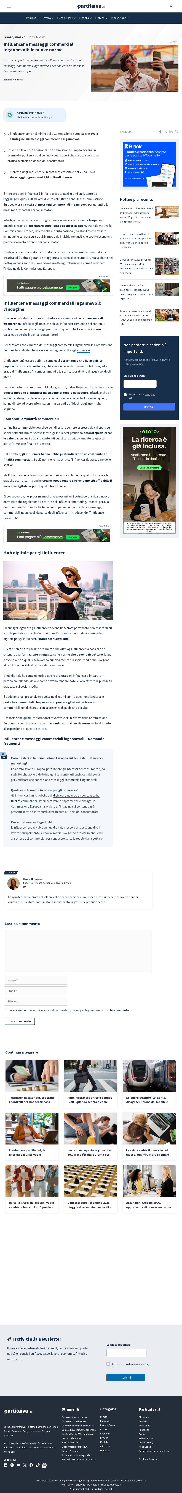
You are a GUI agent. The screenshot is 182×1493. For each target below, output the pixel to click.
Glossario (105, 1450)
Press (142, 1434)
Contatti (143, 1421)
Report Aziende (70, 1451)
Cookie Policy (146, 1442)
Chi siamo (144, 1417)
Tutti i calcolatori (70, 1442)
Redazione (144, 1425)
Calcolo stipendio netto (74, 1417)
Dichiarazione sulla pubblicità (154, 1451)
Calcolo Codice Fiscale (74, 1421)
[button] (10, 6)
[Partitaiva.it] (91, 6)
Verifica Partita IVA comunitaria (78, 1434)
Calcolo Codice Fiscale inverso (78, 1425)
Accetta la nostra (142, 396)
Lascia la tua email (135, 375)
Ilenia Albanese (14, 79)
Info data (105, 1446)
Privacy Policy (146, 1438)
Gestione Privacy (148, 1459)
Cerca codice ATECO (72, 1438)
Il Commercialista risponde (76, 1455)
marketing (79, 502)
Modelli (104, 1442)
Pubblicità (144, 1429)
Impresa (31, 18)
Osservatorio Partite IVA (74, 1446)
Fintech (100, 18)
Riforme (19, 37)
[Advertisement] (91, 1269)
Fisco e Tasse (65, 18)
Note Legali (145, 1446)
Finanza (84, 18)
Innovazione (118, 18)
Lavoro (46, 18)
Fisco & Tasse (107, 1425)
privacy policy (141, 1364)
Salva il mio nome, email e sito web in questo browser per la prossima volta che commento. (69, 1010)
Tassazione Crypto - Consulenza (79, 1459)
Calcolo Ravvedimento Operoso (79, 1429)
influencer (83, 350)
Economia (105, 1433)
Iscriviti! (149, 406)
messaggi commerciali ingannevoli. (74, 780)
